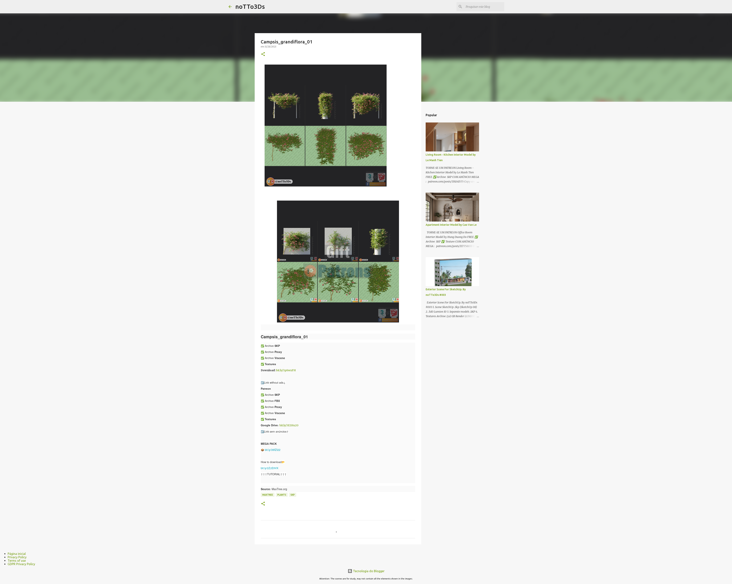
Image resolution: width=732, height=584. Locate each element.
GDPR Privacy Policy (21, 564)
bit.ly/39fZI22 (272, 450)
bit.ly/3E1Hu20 (288, 425)
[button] (263, 54)
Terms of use (17, 560)
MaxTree (267, 495)
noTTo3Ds (250, 6)
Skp (293, 495)
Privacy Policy (17, 557)
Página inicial (17, 553)
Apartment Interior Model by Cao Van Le (451, 224)
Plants (281, 495)
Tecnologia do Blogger (368, 571)
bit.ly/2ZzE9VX (269, 468)
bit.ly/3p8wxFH (286, 370)
